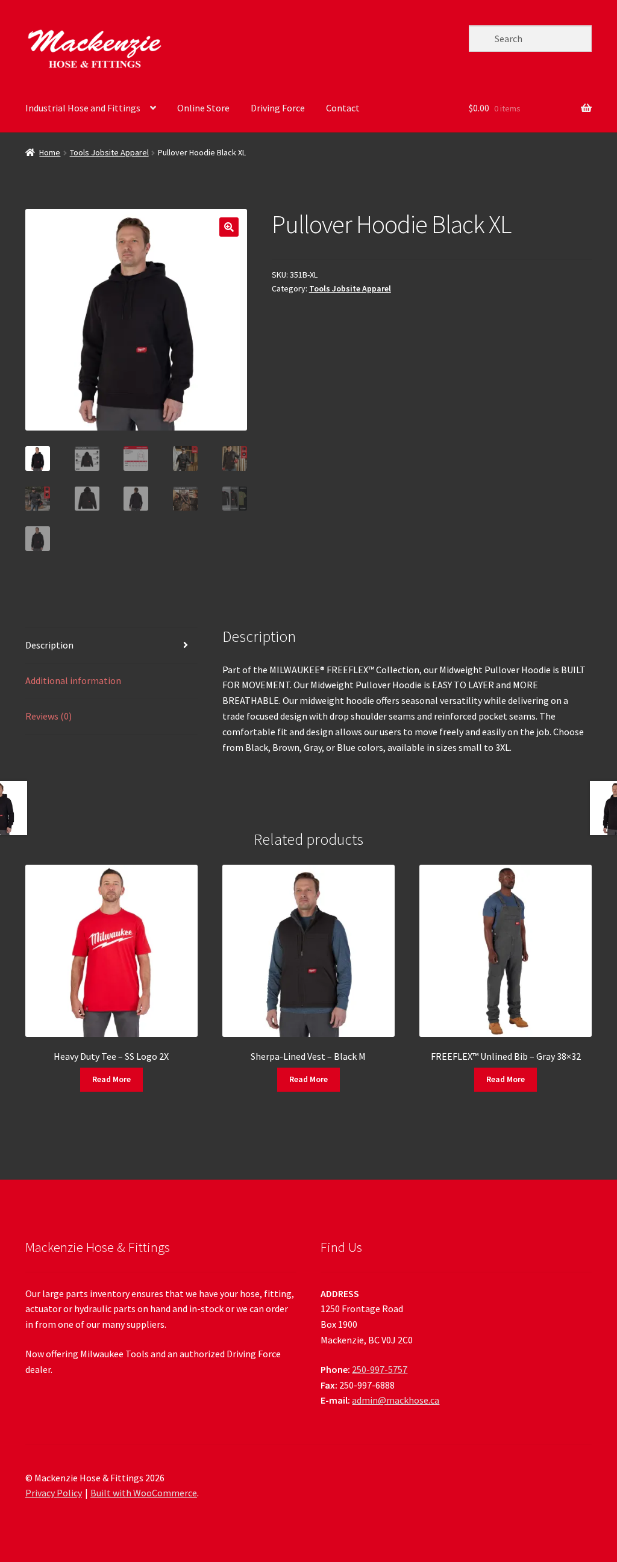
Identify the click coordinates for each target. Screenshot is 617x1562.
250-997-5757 (379, 1369)
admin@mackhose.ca (395, 1400)
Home (49, 152)
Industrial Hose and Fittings (82, 108)
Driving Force (278, 108)
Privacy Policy (53, 1493)
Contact (343, 108)
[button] (229, 227)
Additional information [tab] (73, 680)
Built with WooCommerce (143, 1493)
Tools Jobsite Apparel (109, 152)
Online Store (203, 108)
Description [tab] (49, 645)
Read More (111, 1079)
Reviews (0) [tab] (48, 716)
